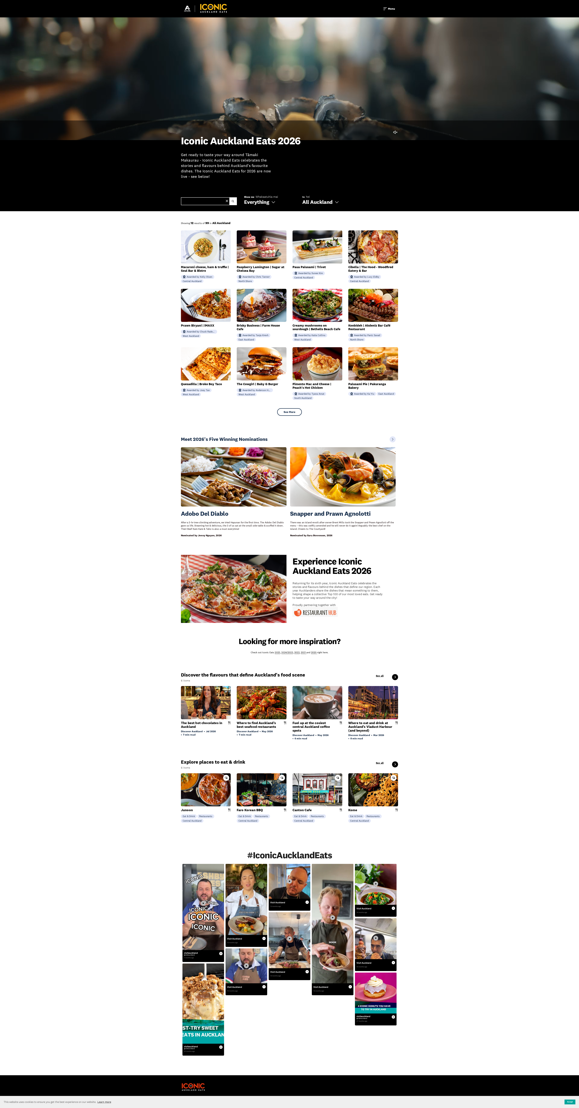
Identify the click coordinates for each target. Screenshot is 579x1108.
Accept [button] (570, 1102)
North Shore (245, 281)
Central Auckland (192, 281)
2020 (314, 652)
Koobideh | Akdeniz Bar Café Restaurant (369, 327)
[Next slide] (393, 439)
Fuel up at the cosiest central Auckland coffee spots (311, 726)
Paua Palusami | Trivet (309, 267)
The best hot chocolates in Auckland (201, 725)
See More (289, 412)
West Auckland (191, 336)
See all (380, 676)
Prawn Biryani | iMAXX (197, 325)
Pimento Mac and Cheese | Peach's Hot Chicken (312, 386)
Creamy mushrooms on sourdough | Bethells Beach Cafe (316, 327)
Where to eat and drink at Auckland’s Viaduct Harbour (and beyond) (370, 726)
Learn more (104, 1102)
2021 (303, 652)
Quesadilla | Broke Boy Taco (201, 384)
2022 (297, 652)
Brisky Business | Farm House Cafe (258, 327)
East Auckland (246, 339)
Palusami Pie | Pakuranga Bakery (367, 386)
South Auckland (303, 398)
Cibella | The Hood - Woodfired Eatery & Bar (370, 269)
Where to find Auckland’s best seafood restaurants (256, 725)
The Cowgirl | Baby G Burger (257, 384)
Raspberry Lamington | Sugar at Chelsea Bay (260, 269)
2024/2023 (287, 652)
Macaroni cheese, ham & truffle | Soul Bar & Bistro (205, 269)
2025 (277, 652)
